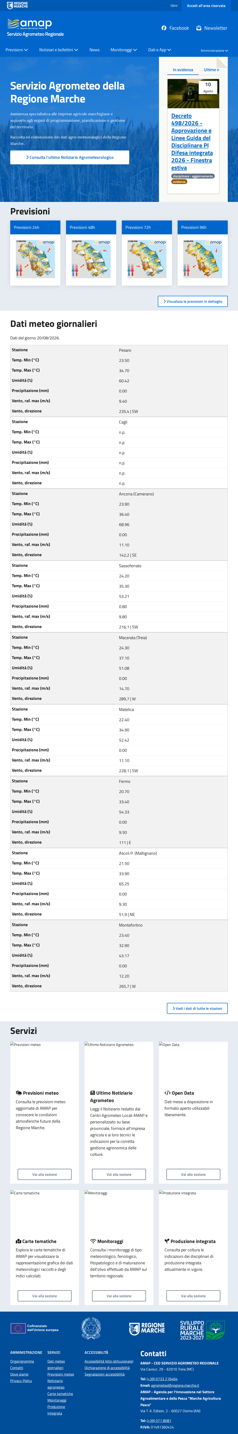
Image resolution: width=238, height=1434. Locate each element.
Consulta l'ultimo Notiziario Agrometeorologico (71, 157)
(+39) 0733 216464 (162, 1379)
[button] (174, 5)
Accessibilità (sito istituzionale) (109, 1361)
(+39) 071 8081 (159, 1420)
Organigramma (22, 1361)
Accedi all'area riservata (206, 5)
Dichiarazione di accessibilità (107, 1367)
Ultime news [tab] (215, 70)
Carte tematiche (60, 1393)
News (94, 50)
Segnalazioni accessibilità (105, 1374)
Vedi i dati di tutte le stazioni (198, 1008)
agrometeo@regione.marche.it (175, 1385)
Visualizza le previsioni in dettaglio (194, 301)
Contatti (16, 1367)
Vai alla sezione (44, 1174)
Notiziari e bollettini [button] (56, 50)
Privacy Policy (21, 1380)
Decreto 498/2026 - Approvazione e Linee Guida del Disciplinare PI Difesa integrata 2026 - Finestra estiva (192, 141)
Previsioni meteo (60, 1374)
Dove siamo (19, 1374)
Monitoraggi (56, 1400)
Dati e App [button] (157, 50)
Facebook (178, 28)
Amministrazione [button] (213, 50)
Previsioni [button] (15, 50)
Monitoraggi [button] (122, 50)
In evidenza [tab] (183, 70)
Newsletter (215, 28)
